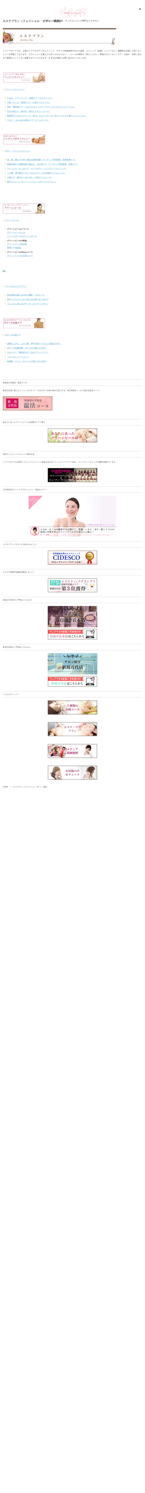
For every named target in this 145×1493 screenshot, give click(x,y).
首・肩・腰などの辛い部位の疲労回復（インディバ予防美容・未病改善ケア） (41, 160)
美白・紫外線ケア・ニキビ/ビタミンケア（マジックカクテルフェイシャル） (41, 107)
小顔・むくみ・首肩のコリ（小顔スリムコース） (29, 102)
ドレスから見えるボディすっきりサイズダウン (28, 304)
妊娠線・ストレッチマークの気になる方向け (27, 361)
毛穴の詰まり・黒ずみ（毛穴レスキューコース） (29, 111)
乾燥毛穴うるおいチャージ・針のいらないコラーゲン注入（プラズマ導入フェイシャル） (46, 116)
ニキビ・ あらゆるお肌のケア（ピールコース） (28, 120)
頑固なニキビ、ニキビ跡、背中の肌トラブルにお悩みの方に (34, 343)
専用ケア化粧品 (14, 248)
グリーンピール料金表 (17, 244)
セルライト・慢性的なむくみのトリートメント (28, 352)
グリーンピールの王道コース (20, 255)
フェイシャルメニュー (15, 89)
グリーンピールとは (16, 232)
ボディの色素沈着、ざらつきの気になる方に (27, 348)
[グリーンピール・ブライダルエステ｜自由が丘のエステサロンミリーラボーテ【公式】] (72, 12)
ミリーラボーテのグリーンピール (22, 236)
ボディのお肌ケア (13, 335)
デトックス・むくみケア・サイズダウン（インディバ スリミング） (37, 168)
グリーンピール (12, 220)
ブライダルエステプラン (16, 286)
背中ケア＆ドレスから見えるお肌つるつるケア (28, 299)
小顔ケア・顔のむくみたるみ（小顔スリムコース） (30, 177)
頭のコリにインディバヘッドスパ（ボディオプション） (32, 182)
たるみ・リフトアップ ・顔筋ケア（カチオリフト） (30, 98)
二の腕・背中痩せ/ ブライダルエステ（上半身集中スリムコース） (36, 173)
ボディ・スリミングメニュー (18, 151)
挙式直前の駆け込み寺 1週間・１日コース (25, 295)
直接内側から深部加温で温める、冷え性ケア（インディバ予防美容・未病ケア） (42, 164)
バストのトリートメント (18, 357)
